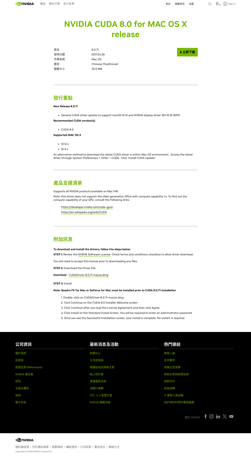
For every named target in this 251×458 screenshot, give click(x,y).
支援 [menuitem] (191, 3)
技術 (18, 395)
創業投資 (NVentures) (28, 367)
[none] (210, 2)
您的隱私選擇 (40, 447)
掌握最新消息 (98, 381)
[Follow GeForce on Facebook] (206, 416)
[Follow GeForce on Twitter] (225, 416)
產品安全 (99, 447)
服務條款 (57, 447)
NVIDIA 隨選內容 (100, 402)
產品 (43, 3)
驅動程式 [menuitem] (180, 3)
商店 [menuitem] (168, 3)
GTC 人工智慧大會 (101, 395)
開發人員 (169, 353)
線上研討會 (96, 374)
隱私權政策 (22, 447)
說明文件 (169, 381)
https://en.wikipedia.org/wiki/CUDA (84, 212)
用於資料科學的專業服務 (179, 402)
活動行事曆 (96, 388)
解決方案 (54, 3)
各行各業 (68, 3)
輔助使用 (71, 447)
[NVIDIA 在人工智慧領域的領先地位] (24, 4)
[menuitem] (42, 3)
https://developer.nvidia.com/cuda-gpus (87, 207)
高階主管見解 (172, 367)
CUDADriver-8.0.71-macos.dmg (88, 275)
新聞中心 (95, 353)
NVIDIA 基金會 (24, 374)
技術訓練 (169, 388)
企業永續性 (22, 388)
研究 (18, 381)
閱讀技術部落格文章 (102, 367)
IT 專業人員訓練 (173, 395)
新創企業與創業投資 (176, 374)
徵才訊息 (20, 402)
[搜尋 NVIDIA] (210, 3)
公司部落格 (96, 360)
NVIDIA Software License (94, 254)
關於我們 (20, 353)
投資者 (19, 360)
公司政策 (85, 447)
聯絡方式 (114, 447)
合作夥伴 (169, 360)
